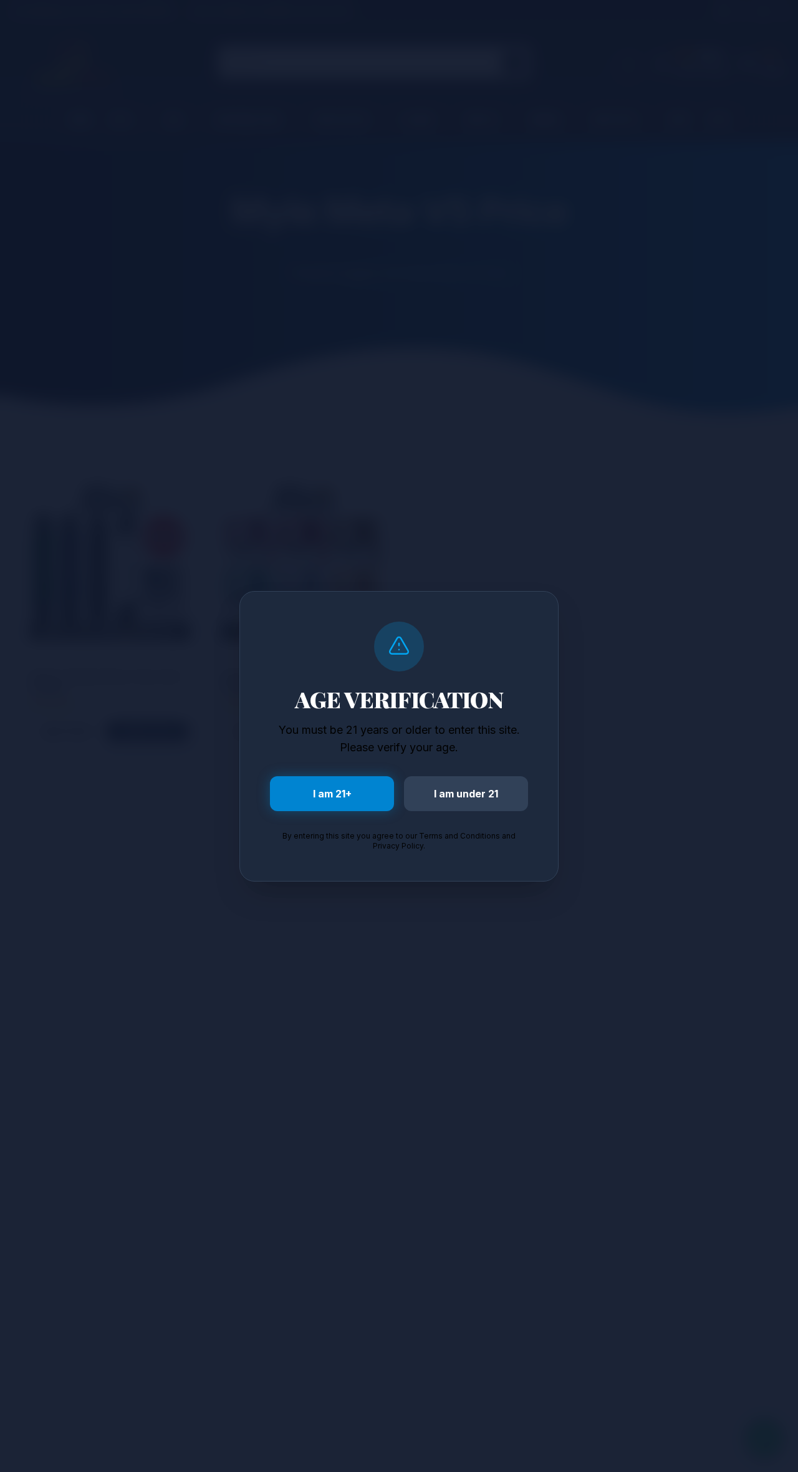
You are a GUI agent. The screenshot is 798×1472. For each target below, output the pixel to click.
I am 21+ (332, 793)
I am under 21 (466, 793)
